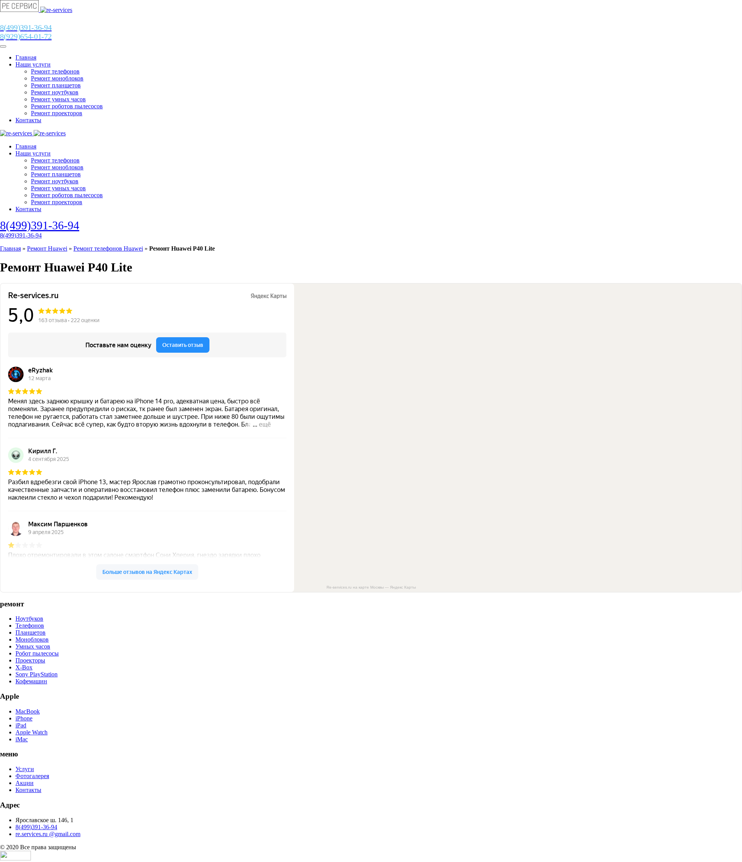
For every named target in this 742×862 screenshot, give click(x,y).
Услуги (24, 769)
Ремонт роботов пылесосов (67, 106)
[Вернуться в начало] (36, 10)
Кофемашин (31, 681)
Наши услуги (33, 64)
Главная (25, 57)
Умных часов (32, 646)
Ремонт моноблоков (57, 78)
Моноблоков (32, 639)
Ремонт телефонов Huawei (108, 248)
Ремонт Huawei (47, 248)
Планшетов (30, 632)
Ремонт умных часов (58, 99)
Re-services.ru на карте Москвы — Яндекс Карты (371, 587)
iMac (21, 739)
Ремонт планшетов (56, 85)
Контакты (28, 120)
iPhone (23, 718)
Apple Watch (31, 732)
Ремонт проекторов (56, 113)
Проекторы (30, 660)
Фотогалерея (32, 776)
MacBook (27, 711)
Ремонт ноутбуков (54, 92)
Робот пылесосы (37, 653)
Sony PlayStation (36, 674)
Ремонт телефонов (55, 71)
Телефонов (29, 625)
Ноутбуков (29, 618)
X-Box (23, 667)
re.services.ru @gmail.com (47, 834)
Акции (24, 783)
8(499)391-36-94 (39, 225)
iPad (20, 725)
